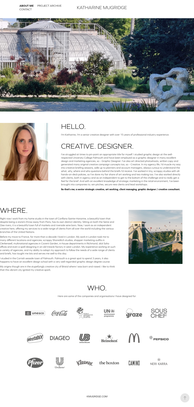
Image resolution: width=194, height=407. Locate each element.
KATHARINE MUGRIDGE (102, 7)
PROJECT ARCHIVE (49, 5)
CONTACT (25, 9)
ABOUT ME (26, 5)
